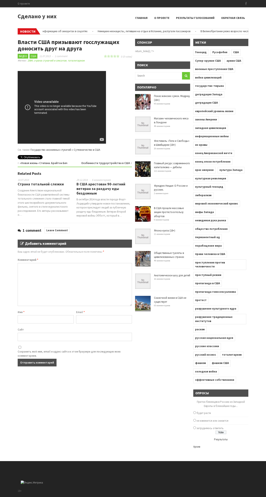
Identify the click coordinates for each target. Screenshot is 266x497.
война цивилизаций (208, 77)
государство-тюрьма (209, 86)
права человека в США (210, 254)
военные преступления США (214, 69)
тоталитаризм (76, 60)
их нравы (201, 145)
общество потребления (211, 229)
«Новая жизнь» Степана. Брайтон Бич (43, 163)
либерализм (203, 195)
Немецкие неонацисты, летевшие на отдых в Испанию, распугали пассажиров (138, 31)
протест (201, 300)
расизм (200, 329)
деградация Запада (208, 94)
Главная (141, 18)
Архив (196, 446)
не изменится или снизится (212, 420)
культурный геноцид (209, 187)
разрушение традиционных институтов (214, 319)
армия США (234, 60)
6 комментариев (101, 180)
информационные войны (212, 136)
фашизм (200, 363)
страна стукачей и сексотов (50, 60)
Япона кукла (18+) (164, 230)
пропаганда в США (207, 283)
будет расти (204, 413)
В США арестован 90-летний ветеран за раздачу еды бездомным (100, 188)
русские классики (207, 346)
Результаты (221, 439)
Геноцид (201, 52)
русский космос (205, 354)
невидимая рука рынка (210, 220)
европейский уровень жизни (214, 111)
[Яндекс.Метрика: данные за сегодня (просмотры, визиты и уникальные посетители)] (32, 483)
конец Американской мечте (213, 153)
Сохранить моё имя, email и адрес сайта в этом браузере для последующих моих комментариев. (69, 353)
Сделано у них (37, 16)
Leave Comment (57, 230)
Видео (23, 56)
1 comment (61, 56)
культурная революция (210, 178)
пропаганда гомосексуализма (215, 292)
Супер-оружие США (208, 60)
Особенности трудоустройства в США (105, 163)
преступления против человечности (210, 264)
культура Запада (231, 170)
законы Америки (206, 119)
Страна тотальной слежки (41, 184)
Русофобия (219, 52)
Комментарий (28, 260)
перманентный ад (207, 237)
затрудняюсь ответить (210, 428)
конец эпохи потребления (212, 161)
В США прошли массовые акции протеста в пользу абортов (169, 212)
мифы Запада (204, 212)
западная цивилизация (210, 128)
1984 (29, 60)
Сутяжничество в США (87, 150)
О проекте (24, 3)
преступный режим (208, 275)
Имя (21, 312)
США (33, 56)
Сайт (21, 329)
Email (80, 312)
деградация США (206, 102)
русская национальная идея (214, 338)
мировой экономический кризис (216, 203)
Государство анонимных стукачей (51, 150)
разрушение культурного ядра (215, 308)
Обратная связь (233, 18)
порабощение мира (208, 245)
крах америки (204, 170)
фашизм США (220, 363)
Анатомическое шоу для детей (172, 275)
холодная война (206, 371)
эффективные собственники (214, 380)
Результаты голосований (195, 18)
